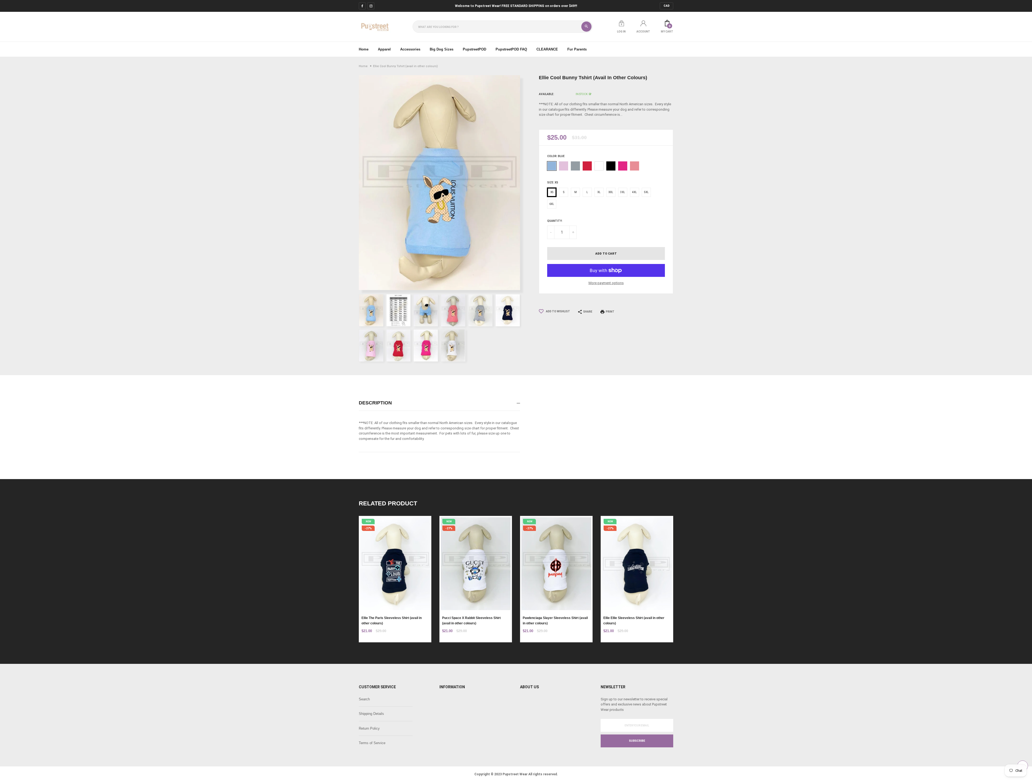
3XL (622, 192)
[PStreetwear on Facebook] (362, 6)
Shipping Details (371, 714)
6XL (551, 203)
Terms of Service (372, 743)
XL (599, 192)
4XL (634, 192)
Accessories (410, 49)
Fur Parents (577, 49)
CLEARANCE (547, 49)
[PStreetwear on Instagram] (370, 6)
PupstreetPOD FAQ (511, 49)
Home (363, 49)
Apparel (384, 49)
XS (551, 192)
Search (364, 699)
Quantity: (554, 220)
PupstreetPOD (474, 49)
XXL (610, 192)
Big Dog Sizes (441, 49)
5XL (646, 192)
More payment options (606, 283)
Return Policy (369, 728)
